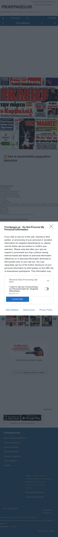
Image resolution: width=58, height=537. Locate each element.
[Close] (52, 227)
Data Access (29, 310)
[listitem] (29, 281)
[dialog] (29, 268)
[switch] (46, 288)
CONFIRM (17, 299)
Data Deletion (12, 310)
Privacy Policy (45, 310)
